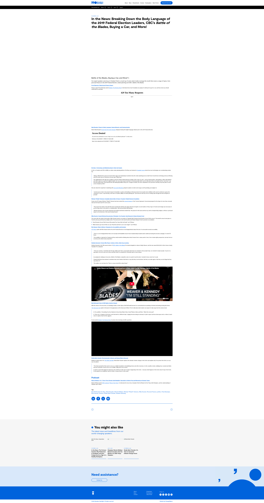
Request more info (166, 2)
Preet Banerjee (166, 392)
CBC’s (119, 245)
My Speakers (148, 3)
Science (101, 393)
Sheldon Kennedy (121, 393)
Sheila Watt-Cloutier (109, 393)
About (126, 3)
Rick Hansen (94, 393)
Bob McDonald (95, 392)
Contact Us (99, 480)
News (130, 3)
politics (159, 392)
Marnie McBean (118, 392)
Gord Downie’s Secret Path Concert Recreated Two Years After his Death (110, 222)
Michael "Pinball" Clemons (131, 392)
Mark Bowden (110, 392)
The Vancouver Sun (96, 307)
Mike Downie (142, 392)
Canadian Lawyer (141, 170)
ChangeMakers (169, 501)
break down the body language (108, 129)
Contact (142, 3)
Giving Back (149, 491)
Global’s (115, 87)
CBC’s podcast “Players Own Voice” (110, 382)
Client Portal (155, 3)
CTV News (93, 229)
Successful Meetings (118, 187)
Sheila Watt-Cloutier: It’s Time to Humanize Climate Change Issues (131, 451)
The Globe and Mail (108, 360)
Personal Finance (151, 392)
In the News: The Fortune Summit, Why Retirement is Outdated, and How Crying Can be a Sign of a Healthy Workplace (98, 453)
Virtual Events (136, 3)
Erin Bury (103, 392)
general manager (128, 201)
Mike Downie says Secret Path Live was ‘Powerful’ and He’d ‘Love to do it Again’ (111, 224)
